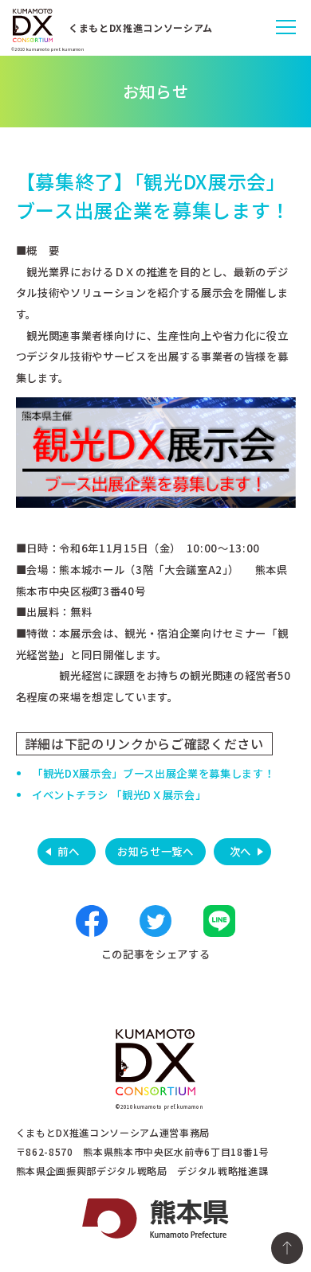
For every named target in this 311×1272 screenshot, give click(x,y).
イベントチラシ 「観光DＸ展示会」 (119, 794)
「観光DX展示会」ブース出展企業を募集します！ (153, 773)
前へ (68, 851)
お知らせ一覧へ (155, 851)
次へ (240, 851)
